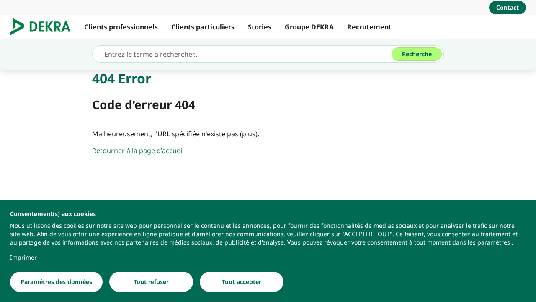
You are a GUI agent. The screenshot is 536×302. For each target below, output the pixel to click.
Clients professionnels (121, 26)
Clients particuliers (202, 26)
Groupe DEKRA (309, 26)
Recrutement (369, 26)
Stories (259, 26)
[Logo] (43, 27)
